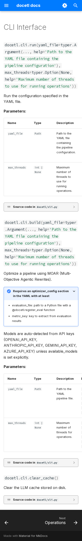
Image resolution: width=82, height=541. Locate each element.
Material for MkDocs (33, 536)
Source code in (35, 207)
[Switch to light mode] (64, 5)
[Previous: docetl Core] (6, 521)
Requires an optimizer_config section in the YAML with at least (41, 293)
